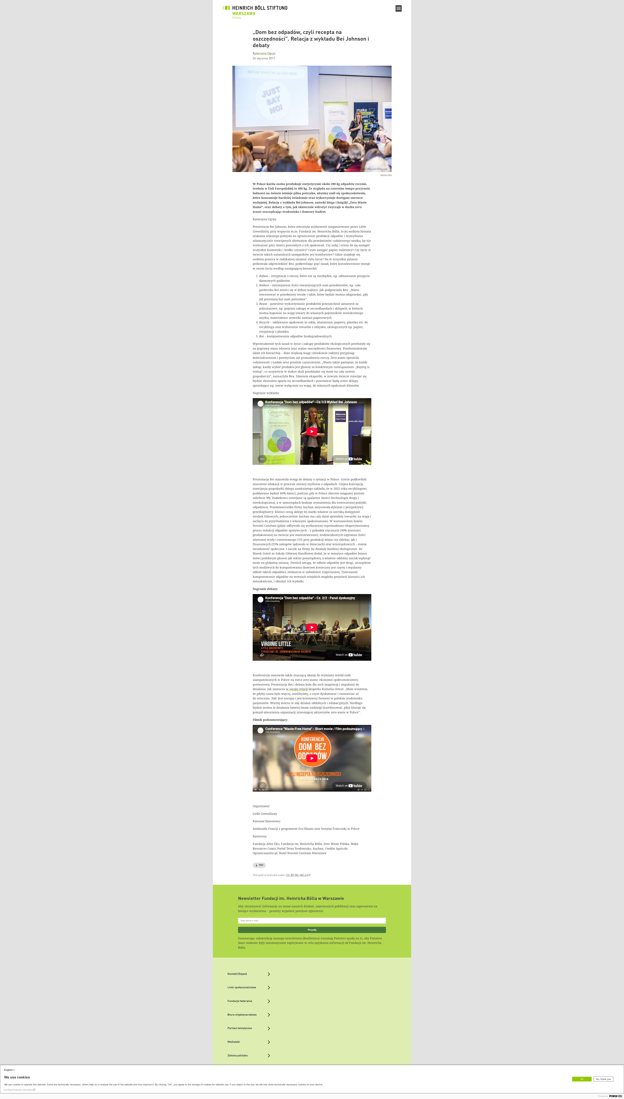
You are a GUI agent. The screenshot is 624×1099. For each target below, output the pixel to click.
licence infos (386, 175)
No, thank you (603, 1079)
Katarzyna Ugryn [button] (264, 53)
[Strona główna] (254, 10)
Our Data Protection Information (18, 1090)
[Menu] (399, 8)
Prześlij (312, 929)
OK (582, 1079)
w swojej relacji (297, 689)
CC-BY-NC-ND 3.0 (297, 875)
